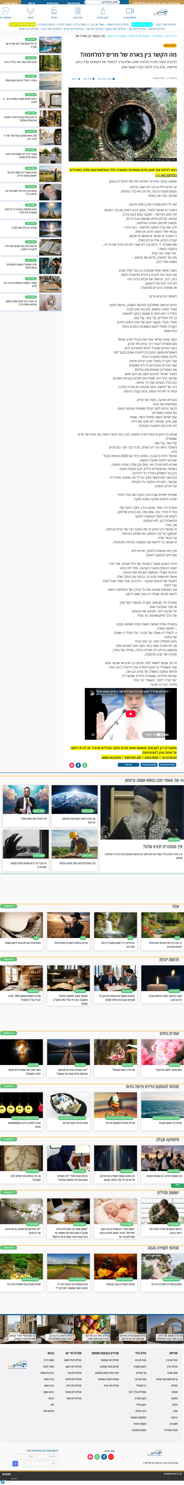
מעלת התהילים (171, 1430)
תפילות (173, 1353)
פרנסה (51, 1398)
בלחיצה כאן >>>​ (166, 175)
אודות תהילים (52, 3)
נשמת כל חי (80, 24)
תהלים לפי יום (74, 1353)
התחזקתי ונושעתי (138, 1417)
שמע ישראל (172, 1373)
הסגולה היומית (151, 757)
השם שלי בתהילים (142, 24)
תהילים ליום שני (94, 29)
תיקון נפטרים (140, 1398)
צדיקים (174, 1417)
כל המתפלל (141, 1385)
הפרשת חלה (48, 1411)
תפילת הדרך (172, 1367)
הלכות (175, 1405)
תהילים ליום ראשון (116, 29)
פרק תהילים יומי (169, 757)
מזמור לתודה (64, 24)
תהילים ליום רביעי (51, 29)
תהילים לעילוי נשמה (118, 24)
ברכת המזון (49, 1385)
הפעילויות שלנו (73, 3)
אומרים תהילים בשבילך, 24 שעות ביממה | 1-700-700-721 (156, 3)
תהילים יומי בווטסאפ (110, 1360)
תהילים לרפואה (156, 29)
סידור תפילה (140, 1411)
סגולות (175, 1392)
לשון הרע (174, 1424)
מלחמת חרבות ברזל (149, 764)
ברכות (51, 1353)
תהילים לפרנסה (137, 29)
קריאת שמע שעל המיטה (167, 1379)
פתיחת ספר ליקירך (165, 24)
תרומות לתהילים (10, 3)
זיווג (52, 1405)
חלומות (174, 1398)
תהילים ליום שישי (74, 1398)
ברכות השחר (48, 1392)
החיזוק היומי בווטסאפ (109, 1367)
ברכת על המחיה (47, 1373)
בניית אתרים (14, 1479)
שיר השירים (141, 1373)
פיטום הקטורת (47, 24)
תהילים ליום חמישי (29, 29)
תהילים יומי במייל (111, 1385)
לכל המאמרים (9, 906)
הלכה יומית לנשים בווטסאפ (107, 1373)
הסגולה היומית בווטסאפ (108, 1379)
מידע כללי (140, 1353)
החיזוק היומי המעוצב (111, 757)
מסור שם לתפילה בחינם (22, 24)
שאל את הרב (97, 24)
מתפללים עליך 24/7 (137, 1392)
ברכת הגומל (49, 1379)
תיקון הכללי (141, 1405)
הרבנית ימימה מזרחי (167, 764)
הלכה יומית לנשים (133, 757)
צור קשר (31, 3)
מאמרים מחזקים (139, 1430)
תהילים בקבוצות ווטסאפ (105, 1353)
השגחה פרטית (140, 1424)
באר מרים (128, 764)
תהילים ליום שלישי (73, 29)
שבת (175, 1411)
